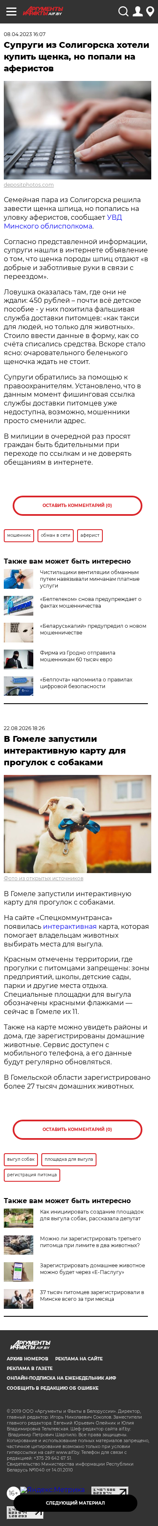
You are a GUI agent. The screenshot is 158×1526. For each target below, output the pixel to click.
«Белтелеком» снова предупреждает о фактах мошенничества (91, 602)
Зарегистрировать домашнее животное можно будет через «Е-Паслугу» (92, 1268)
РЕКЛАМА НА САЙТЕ (79, 1359)
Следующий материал (75, 1503)
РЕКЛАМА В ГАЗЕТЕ (30, 1368)
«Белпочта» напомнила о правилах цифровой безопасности (86, 682)
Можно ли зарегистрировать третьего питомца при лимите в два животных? (90, 1241)
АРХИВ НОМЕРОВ (27, 1359)
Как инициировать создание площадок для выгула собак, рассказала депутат (92, 1215)
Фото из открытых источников (43, 878)
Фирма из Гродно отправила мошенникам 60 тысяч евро (77, 656)
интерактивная (70, 927)
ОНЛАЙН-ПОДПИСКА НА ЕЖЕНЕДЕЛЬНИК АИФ (61, 1378)
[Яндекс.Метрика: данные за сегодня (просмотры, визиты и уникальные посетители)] (52, 1490)
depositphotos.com (29, 185)
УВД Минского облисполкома (63, 221)
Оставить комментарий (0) (77, 505)
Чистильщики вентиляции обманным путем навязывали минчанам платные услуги (89, 579)
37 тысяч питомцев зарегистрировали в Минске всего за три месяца (92, 1295)
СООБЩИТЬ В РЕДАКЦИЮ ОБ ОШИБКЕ (53, 1388)
